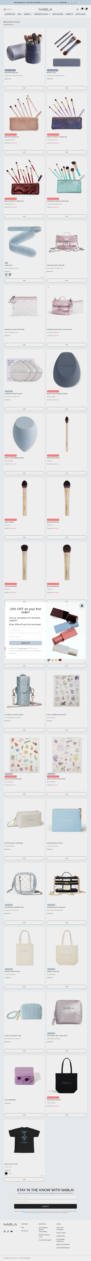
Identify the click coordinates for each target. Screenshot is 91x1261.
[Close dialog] (82, 606)
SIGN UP (25, 643)
